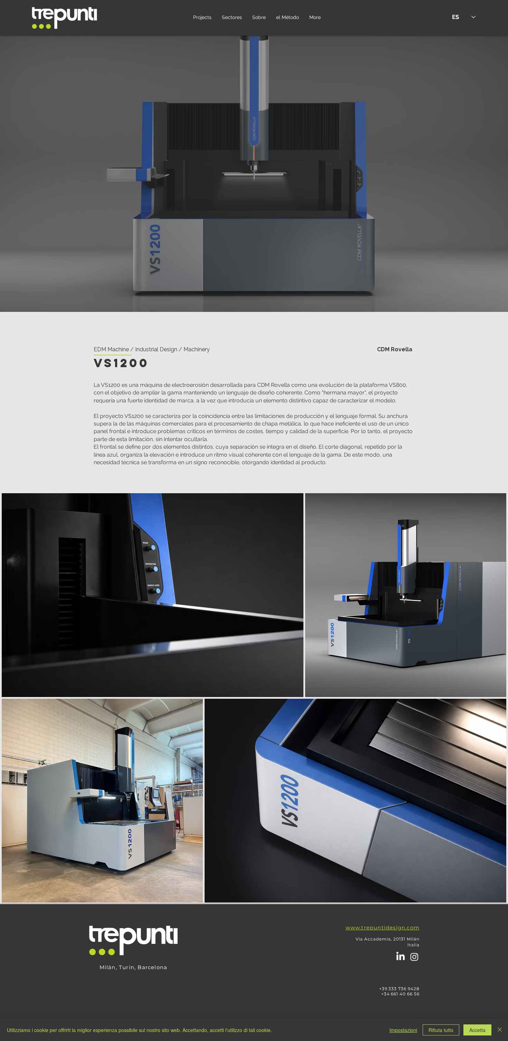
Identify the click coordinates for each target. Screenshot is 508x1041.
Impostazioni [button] (403, 1029)
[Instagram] (414, 957)
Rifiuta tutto (441, 1029)
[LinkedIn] (400, 957)
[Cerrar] (500, 1029)
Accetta (477, 1029)
